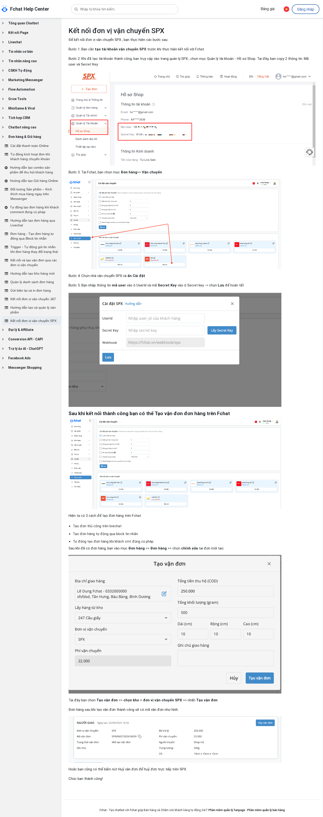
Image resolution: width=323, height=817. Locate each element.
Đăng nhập (305, 9)
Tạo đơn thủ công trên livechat (97, 526)
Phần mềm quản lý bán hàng (266, 810)
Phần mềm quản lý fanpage (226, 810)
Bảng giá (268, 9)
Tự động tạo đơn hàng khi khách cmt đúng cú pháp (113, 541)
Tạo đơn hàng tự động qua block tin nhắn (106, 534)
